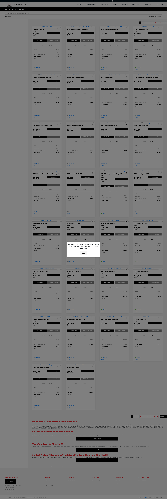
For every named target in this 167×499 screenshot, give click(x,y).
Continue (83, 253)
